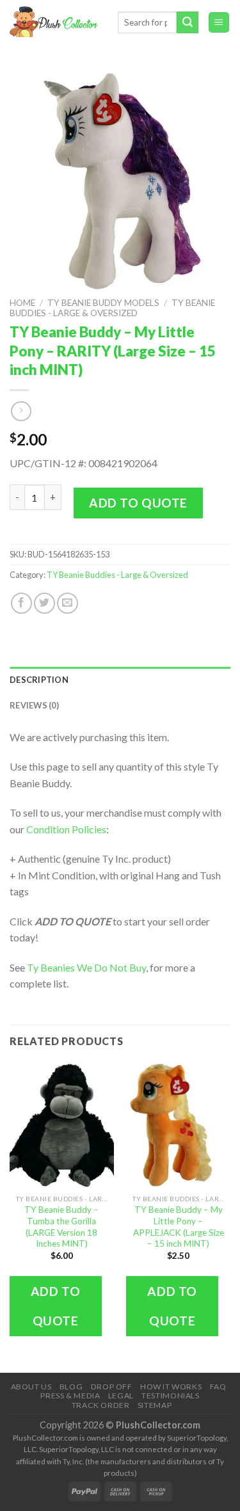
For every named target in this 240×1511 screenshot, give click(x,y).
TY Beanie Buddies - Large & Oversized (112, 308)
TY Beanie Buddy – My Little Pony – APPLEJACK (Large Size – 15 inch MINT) (178, 1226)
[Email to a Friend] (67, 603)
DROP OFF (111, 1386)
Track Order (101, 1405)
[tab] (120, 679)
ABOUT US (31, 1386)
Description (39, 680)
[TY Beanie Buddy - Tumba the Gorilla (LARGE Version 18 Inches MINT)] (62, 1125)
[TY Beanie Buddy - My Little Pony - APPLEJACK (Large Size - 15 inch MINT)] (178, 1125)
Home (22, 303)
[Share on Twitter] (44, 603)
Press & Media (70, 1395)
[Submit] (187, 22)
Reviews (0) (34, 705)
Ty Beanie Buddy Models (103, 303)
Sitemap (155, 1405)
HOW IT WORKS (171, 1386)
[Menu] (219, 22)
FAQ (218, 1386)
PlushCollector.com (158, 1424)
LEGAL (121, 1395)
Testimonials (170, 1395)
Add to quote (138, 502)
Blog (71, 1386)
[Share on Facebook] (21, 603)
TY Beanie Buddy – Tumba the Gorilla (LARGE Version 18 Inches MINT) (61, 1226)
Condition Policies (66, 829)
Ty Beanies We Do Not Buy (86, 967)
